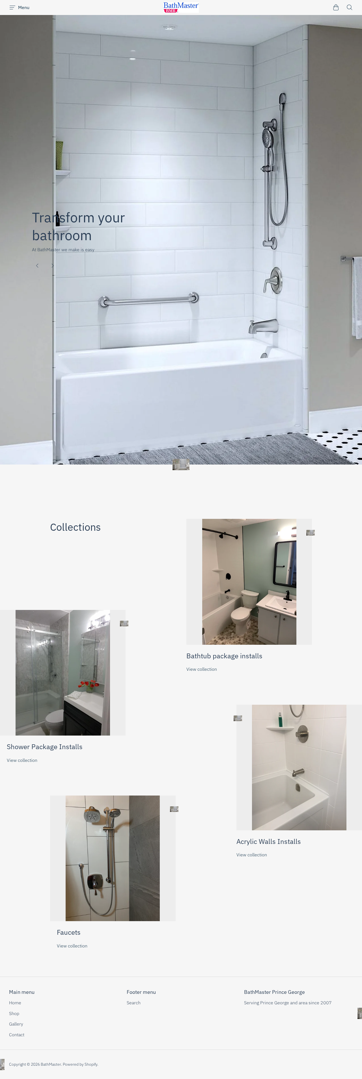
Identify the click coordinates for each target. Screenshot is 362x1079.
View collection (201, 669)
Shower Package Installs (45, 746)
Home (15, 1002)
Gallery (16, 1024)
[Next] (52, 265)
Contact (16, 1034)
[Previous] (37, 265)
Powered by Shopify (80, 1064)
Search (134, 1002)
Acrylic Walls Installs (268, 841)
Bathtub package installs (224, 655)
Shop (14, 1013)
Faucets (69, 932)
